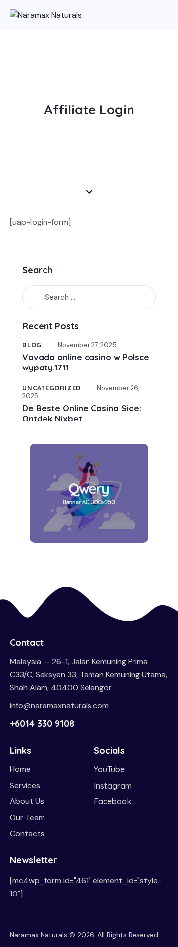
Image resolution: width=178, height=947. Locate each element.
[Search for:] (89, 297)
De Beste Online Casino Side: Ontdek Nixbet (81, 413)
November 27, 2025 (87, 345)
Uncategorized (51, 388)
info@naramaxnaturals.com (59, 705)
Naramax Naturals (38, 934)
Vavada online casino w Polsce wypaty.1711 (85, 362)
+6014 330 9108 (42, 723)
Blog (32, 345)
